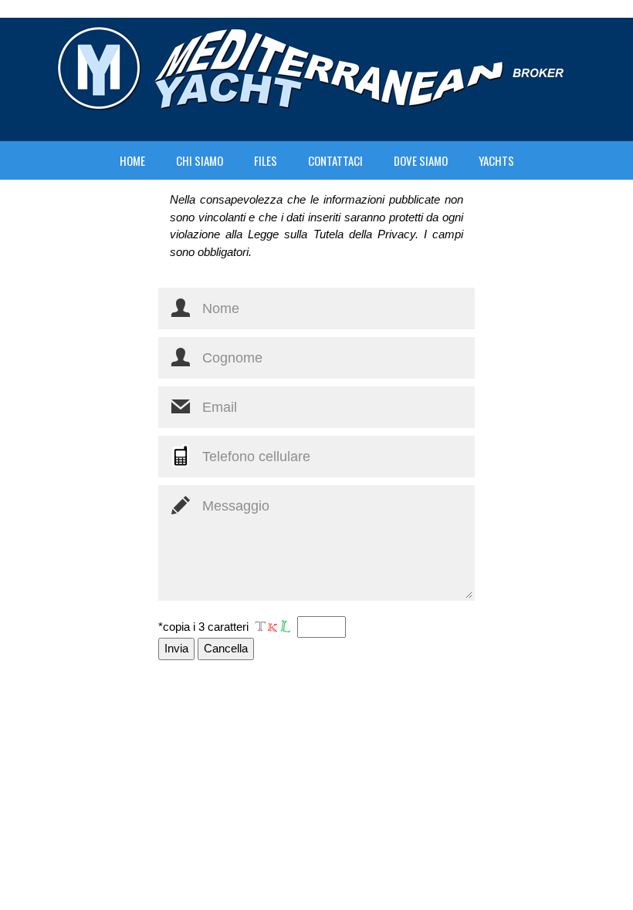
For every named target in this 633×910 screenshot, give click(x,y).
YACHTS (496, 160)
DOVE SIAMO (421, 160)
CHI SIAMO (199, 160)
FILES (265, 160)
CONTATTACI (335, 160)
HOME (132, 160)
